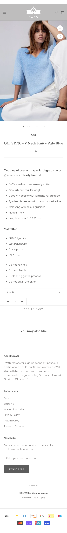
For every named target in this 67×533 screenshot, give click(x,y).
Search (8, 398)
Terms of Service (14, 426)
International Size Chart (18, 409)
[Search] (56, 12)
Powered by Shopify (33, 497)
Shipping (9, 403)
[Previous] (17, 126)
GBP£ (32, 485)
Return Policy (11, 420)
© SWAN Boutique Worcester (33, 493)
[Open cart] (62, 12)
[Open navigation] (4, 12)
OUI (33, 134)
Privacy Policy (12, 415)
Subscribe (17, 469)
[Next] (49, 126)
